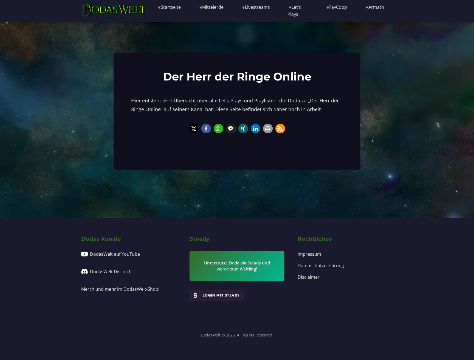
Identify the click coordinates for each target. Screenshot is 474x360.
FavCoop (338, 7)
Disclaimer (309, 277)
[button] (194, 128)
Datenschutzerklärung (321, 266)
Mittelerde (213, 7)
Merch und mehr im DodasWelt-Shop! (120, 289)
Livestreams (257, 7)
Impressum (309, 254)
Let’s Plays (294, 10)
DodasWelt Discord (110, 272)
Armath (376, 7)
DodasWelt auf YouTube (115, 254)
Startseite (171, 7)
